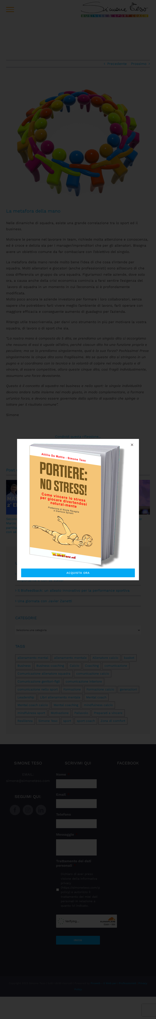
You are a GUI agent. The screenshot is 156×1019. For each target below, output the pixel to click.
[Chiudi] (132, 445)
